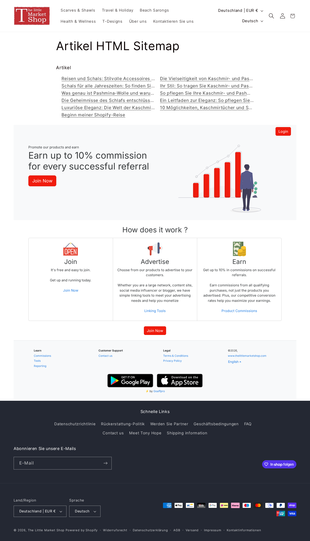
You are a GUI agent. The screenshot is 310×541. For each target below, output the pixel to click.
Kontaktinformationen (244, 530)
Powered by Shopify (82, 530)
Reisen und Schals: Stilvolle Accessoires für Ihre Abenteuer (126, 78)
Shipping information (187, 433)
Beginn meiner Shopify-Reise (93, 115)
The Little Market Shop (46, 530)
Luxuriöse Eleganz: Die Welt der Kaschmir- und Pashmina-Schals (133, 107)
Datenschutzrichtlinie (75, 424)
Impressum (212, 530)
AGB (176, 530)
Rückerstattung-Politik (123, 424)
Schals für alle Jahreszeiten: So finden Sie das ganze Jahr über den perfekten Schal (153, 86)
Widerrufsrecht (115, 530)
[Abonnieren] (105, 463)
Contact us (113, 433)
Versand (192, 530)
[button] (272, 16)
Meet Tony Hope (145, 433)
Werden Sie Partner (169, 424)
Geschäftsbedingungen (216, 424)
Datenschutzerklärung (150, 530)
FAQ (248, 424)
